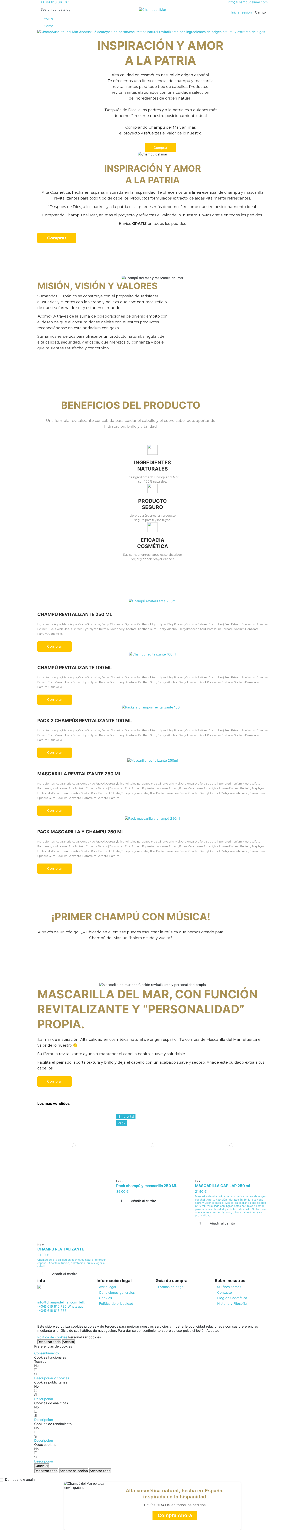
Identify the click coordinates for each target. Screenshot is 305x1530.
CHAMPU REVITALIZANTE (60, 1249)
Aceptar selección (74, 1471)
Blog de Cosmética (232, 1298)
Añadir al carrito (64, 1274)
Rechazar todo (49, 1342)
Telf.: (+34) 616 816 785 (61, 1304)
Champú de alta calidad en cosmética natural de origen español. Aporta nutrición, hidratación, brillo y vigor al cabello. (71, 1263)
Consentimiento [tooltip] (46, 1353)
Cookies (105, 1298)
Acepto (68, 1342)
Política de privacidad (116, 1303)
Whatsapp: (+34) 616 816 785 (60, 1308)
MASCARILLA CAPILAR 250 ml (222, 1186)
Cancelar (42, 1466)
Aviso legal (107, 1287)
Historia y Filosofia (232, 1303)
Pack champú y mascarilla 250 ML (146, 1186)
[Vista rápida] (73, 1238)
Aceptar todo (100, 1471)
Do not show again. (20, 1479)
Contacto (224, 1292)
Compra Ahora (175, 1515)
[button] (51, 1378)
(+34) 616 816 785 (55, 2)
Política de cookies (52, 1337)
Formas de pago (171, 1287)
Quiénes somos (229, 1287)
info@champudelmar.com (248, 2)
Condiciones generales (117, 1292)
